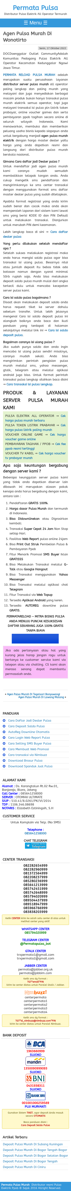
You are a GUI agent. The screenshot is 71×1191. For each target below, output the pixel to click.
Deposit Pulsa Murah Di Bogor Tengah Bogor (35, 1150)
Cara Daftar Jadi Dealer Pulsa (29, 720)
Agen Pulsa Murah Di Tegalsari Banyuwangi (33, 694)
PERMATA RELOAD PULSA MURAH (29, 75)
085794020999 (35, 932)
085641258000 (35, 833)
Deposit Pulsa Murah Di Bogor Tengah (30, 1161)
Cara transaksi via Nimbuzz (27, 755)
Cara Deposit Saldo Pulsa (26, 726)
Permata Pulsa (35, 8)
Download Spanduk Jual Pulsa (30, 766)
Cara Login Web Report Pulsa (29, 737)
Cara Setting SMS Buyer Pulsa (29, 743)
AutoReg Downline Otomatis (29, 732)
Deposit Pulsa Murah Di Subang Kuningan (33, 1144)
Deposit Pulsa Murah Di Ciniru (24, 1167)
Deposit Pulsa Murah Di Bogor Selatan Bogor (35, 1155)
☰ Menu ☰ (36, 23)
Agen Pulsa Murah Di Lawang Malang (41, 697)
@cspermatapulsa (35, 851)
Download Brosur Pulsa (25, 760)
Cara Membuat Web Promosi (28, 749)
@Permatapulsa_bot (35, 943)
